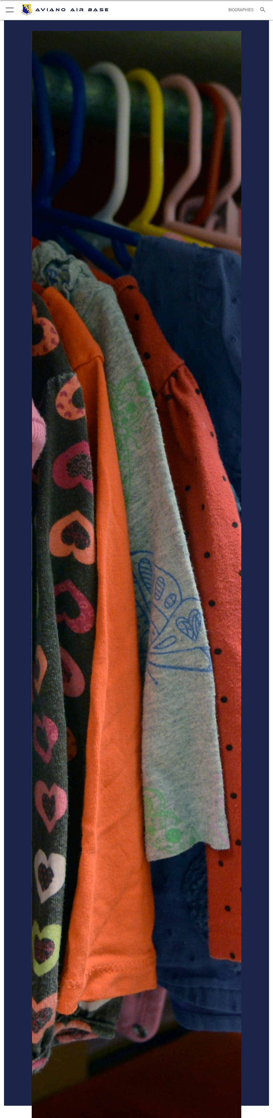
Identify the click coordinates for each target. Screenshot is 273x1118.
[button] (8, 10)
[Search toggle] (263, 10)
